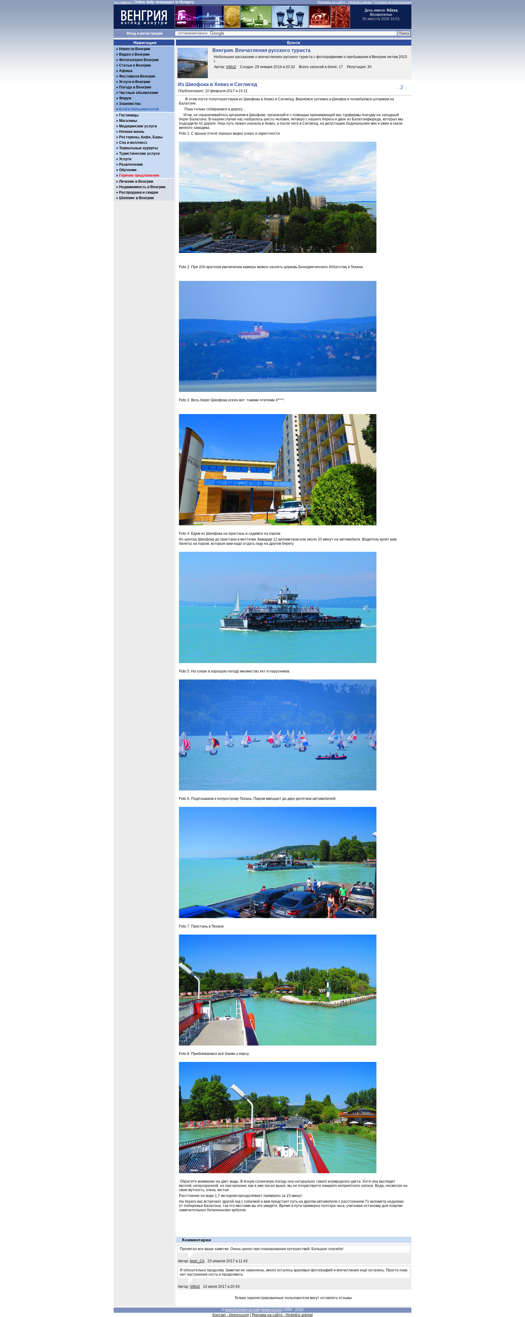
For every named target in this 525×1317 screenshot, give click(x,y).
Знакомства (130, 104)
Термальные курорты (138, 148)
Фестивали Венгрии (137, 76)
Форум (125, 98)
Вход (131, 33)
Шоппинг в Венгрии (136, 198)
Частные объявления (138, 93)
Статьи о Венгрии (135, 65)
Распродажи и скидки (138, 192)
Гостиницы (129, 115)
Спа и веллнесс (133, 142)
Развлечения (131, 164)
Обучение (128, 170)
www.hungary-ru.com (242, 1310)
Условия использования (392, 2)
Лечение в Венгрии (136, 181)
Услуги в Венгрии (134, 82)
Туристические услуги (139, 153)
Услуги (125, 159)
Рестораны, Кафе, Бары (141, 137)
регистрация (151, 33)
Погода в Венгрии (135, 87)
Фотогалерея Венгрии (139, 60)
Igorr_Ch (197, 1261)
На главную (123, 2)
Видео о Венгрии (134, 54)
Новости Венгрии (134, 49)
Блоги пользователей (139, 109)
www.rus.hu (271, 1310)
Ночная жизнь (131, 132)
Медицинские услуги (138, 126)
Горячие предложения (139, 175)
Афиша (125, 71)
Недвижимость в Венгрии (142, 187)
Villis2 (231, 67)
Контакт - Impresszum (230, 1315)
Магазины (128, 121)
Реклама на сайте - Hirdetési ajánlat (344, 2)
